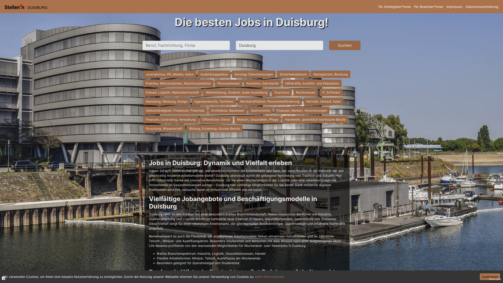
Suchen (345, 45)
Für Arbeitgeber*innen (394, 7)
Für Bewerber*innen (428, 7)
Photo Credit (495, 279)
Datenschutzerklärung (482, 7)
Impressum (454, 7)
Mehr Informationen (269, 277)
